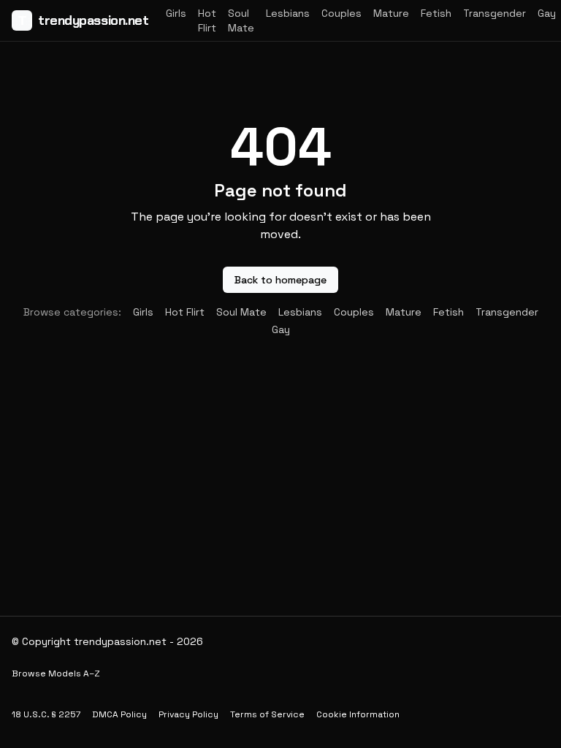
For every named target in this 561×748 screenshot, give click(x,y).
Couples (341, 13)
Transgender (494, 13)
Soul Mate (241, 20)
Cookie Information (358, 714)
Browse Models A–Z (56, 673)
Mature (391, 13)
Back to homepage (280, 279)
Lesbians (288, 13)
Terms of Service (267, 714)
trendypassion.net (83, 20)
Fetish (436, 13)
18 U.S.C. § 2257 (46, 714)
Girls (176, 13)
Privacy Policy (188, 714)
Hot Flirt (207, 20)
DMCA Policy (119, 714)
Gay (547, 13)
